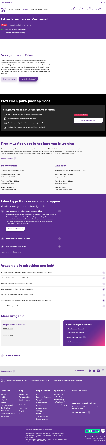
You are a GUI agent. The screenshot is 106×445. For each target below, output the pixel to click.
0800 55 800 (8, 329)
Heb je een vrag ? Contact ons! (11, 252)
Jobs (95, 440)
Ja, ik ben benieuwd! (79, 412)
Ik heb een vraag (9, 79)
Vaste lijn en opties (8, 413)
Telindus (100, 438)
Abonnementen (24, 414)
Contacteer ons (6, 371)
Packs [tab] (11, 9)
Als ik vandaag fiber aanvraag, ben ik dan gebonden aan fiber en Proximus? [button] (26, 300)
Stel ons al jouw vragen (74, 337)
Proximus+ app (60, 405)
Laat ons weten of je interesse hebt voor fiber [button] (24, 211)
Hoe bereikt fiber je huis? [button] (9, 306)
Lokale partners (42, 419)
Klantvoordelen (24, 400)
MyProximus (59, 391)
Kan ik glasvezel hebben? (76, 332)
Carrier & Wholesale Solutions (94, 436)
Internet (4, 400)
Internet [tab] (25, 9)
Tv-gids (21, 411)
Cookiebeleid (47, 435)
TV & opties (5, 408)
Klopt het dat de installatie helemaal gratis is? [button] (16, 283)
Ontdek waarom (7, 158)
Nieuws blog (23, 394)
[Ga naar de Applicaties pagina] (74, 395)
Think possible (24, 397)
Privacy (39, 435)
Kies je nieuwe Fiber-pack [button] (16, 246)
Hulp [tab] (46, 9)
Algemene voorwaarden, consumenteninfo (37, 433)
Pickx (21, 405)
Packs (3, 394)
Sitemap (102, 440)
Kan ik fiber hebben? (28, 79)
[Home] (2, 380)
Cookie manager (58, 435)
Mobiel (3, 397)
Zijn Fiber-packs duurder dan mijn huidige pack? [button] (17, 294)
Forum (39, 413)
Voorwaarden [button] (12, 356)
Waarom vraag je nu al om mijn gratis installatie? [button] (17, 289)
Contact (39, 400)
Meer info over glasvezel (76, 329)
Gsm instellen (41, 403)
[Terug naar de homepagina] (3, 9)
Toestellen (5, 411)
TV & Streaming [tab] (36, 9)
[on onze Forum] (103, 371)
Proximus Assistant (43, 397)
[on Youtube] (98, 371)
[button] (103, 3)
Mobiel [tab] (17, 9)
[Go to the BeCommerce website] (95, 431)
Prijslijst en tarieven (58, 433)
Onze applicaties (79, 391)
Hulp (38, 394)
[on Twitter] (94, 371)
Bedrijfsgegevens (30, 437)
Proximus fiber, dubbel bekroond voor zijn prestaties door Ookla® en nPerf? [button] (26, 272)
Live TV (22, 408)
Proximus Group (90, 438)
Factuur (39, 405)
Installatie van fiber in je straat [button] (18, 238)
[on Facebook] (90, 371)
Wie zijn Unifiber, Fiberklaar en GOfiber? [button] (14, 278)
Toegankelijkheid (42, 416)
